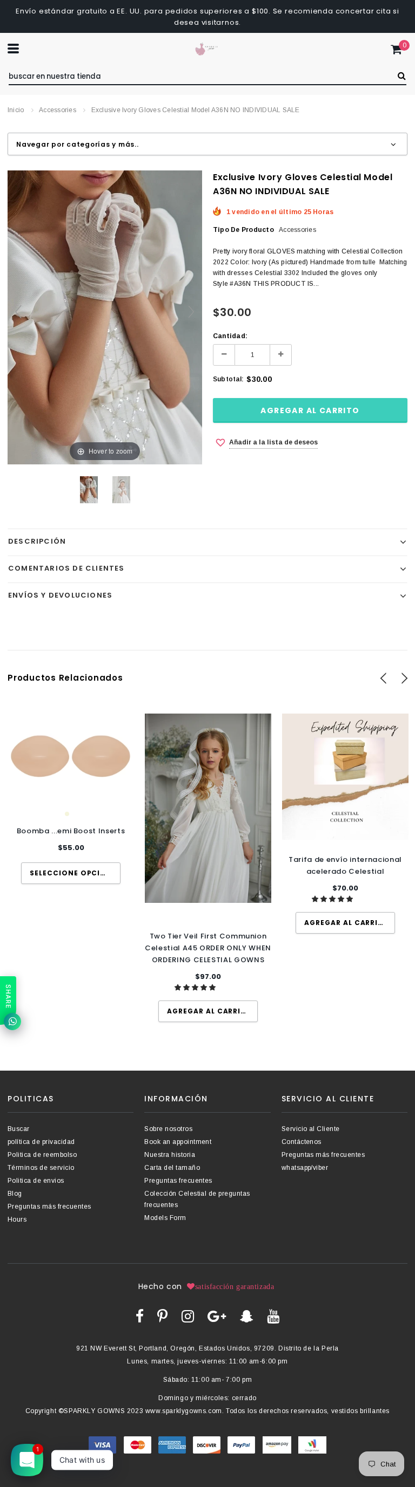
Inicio (16, 110)
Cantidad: (230, 336)
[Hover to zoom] (105, 316)
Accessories (57, 110)
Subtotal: (228, 379)
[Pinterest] (162, 1316)
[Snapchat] (246, 1316)
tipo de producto (243, 230)
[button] (196, 987)
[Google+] (217, 1316)
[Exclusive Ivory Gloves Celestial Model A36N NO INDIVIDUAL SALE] (89, 490)
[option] (70, 799)
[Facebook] (140, 1316)
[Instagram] (188, 1316)
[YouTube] (273, 1316)
